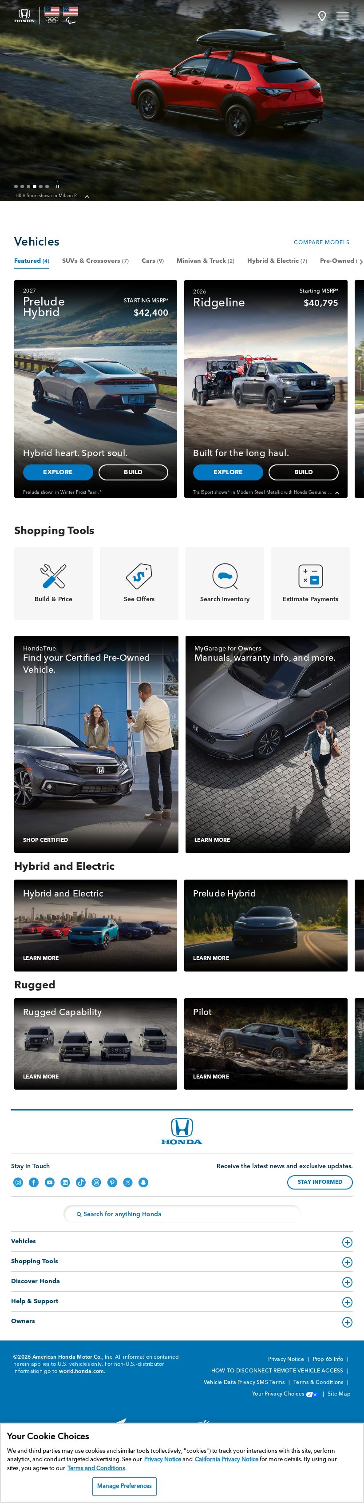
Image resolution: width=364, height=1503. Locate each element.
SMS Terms (271, 1382)
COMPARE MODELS (322, 243)
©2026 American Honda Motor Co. (57, 1357)
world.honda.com (81, 1371)
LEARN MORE (212, 840)
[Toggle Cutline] (87, 197)
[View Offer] (358, 42)
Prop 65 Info (329, 1359)
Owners (23, 1321)
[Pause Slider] (57, 186)
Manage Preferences (124, 1486)
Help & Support (34, 1301)
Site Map (339, 1394)
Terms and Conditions (96, 1468)
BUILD (89, 170)
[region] (182, 1463)
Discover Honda (35, 1281)
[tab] (31, 261)
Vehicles (23, 1241)
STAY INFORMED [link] (320, 1182)
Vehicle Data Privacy (229, 1382)
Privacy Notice (286, 1359)
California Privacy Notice (226, 1460)
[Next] (360, 261)
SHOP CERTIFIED (45, 840)
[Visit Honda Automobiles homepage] (182, 1131)
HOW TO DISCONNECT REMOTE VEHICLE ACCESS (278, 1371)
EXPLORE (38, 170)
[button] (322, 16)
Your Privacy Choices (278, 1394)
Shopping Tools (34, 1261)
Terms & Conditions (319, 1382)
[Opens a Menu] (343, 15)
